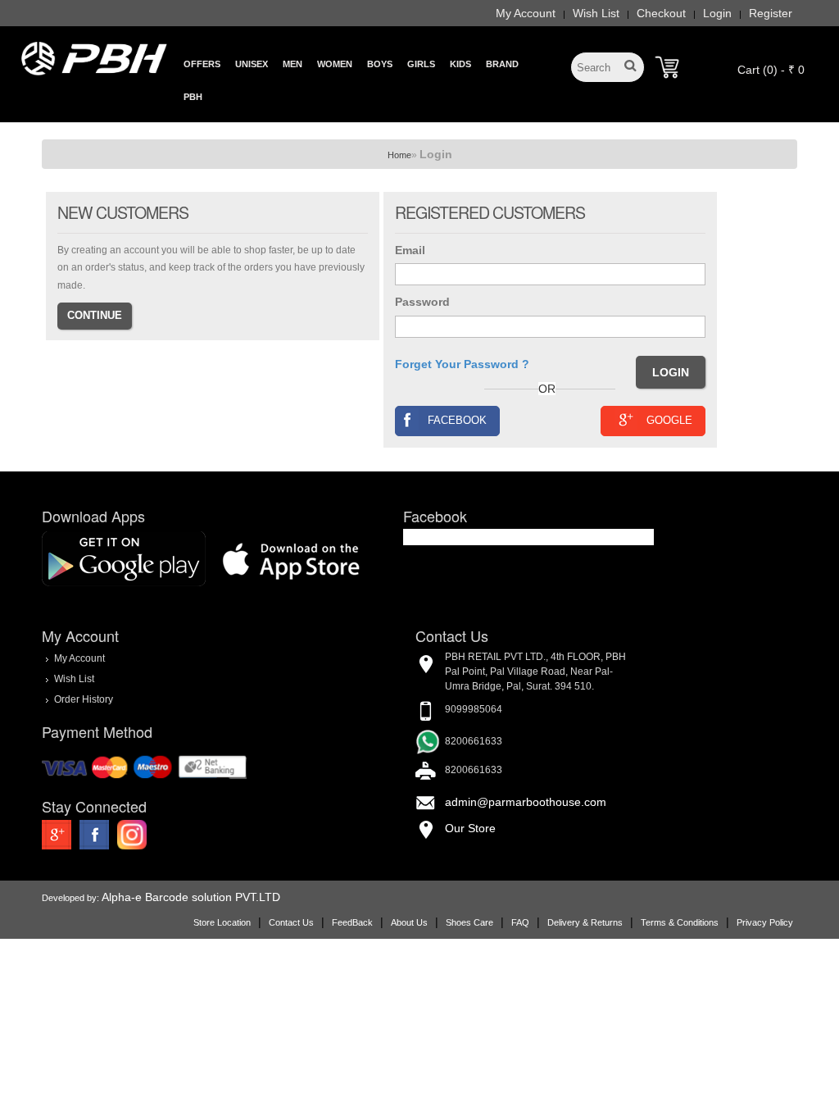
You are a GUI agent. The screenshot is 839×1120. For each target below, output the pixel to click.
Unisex (251, 64)
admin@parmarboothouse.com (525, 801)
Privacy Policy (765, 922)
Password (422, 301)
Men (292, 64)
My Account (526, 13)
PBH (193, 97)
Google (669, 420)
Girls (421, 64)
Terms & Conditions (680, 922)
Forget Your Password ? (462, 364)
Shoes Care (469, 922)
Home (399, 155)
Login (717, 13)
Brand (502, 64)
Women (334, 64)
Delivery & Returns (585, 922)
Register (770, 13)
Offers (202, 64)
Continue (94, 315)
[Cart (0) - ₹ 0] (667, 67)
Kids (460, 64)
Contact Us (291, 922)
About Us (409, 922)
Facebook (457, 420)
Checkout (661, 13)
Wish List (596, 13)
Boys (379, 64)
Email (410, 250)
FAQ (520, 922)
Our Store (470, 828)
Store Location (222, 922)
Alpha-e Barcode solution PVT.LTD (191, 897)
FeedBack (352, 922)
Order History (83, 698)
